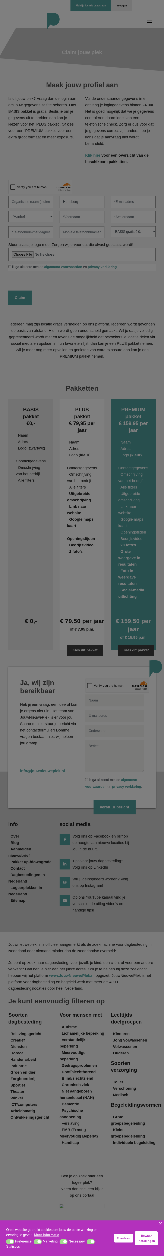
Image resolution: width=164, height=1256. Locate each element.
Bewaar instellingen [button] (146, 1238)
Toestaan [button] (123, 1238)
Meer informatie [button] (46, 1235)
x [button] (160, 1224)
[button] (10, 1241)
